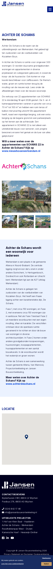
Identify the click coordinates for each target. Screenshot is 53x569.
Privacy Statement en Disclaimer (18, 554)
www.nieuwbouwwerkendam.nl (21, 151)
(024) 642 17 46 (12, 508)
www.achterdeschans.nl (20, 383)
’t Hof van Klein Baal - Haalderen (18, 521)
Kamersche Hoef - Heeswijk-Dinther (20, 532)
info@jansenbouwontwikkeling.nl (20, 512)
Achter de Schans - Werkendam (17, 525)
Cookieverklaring (41, 554)
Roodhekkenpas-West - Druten (17, 528)
